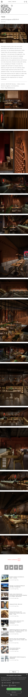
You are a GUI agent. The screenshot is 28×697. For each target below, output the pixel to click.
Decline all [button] (14, 692)
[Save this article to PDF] (21, 567)
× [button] (26, 674)
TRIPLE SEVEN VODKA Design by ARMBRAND (18, 658)
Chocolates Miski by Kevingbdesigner (15, 649)
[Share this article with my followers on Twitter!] (11, 567)
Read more (9, 680)
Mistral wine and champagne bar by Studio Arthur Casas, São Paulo (18, 639)
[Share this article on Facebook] (6, 567)
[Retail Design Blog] (14, 9)
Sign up (14, 1)
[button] (2, 682)
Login (9, 1)
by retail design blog (14, 579)
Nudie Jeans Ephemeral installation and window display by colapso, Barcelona (18, 595)
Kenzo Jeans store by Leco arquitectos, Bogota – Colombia (17, 622)
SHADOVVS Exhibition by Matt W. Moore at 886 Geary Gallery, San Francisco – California (18, 631)
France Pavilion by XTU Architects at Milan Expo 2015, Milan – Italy (18, 613)
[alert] (14, 685)
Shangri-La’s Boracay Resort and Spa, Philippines (17, 586)
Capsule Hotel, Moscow (16, 604)
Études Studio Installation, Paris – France (17, 577)
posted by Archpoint (6, 19)
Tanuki (3, 17)
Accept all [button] (14, 689)
